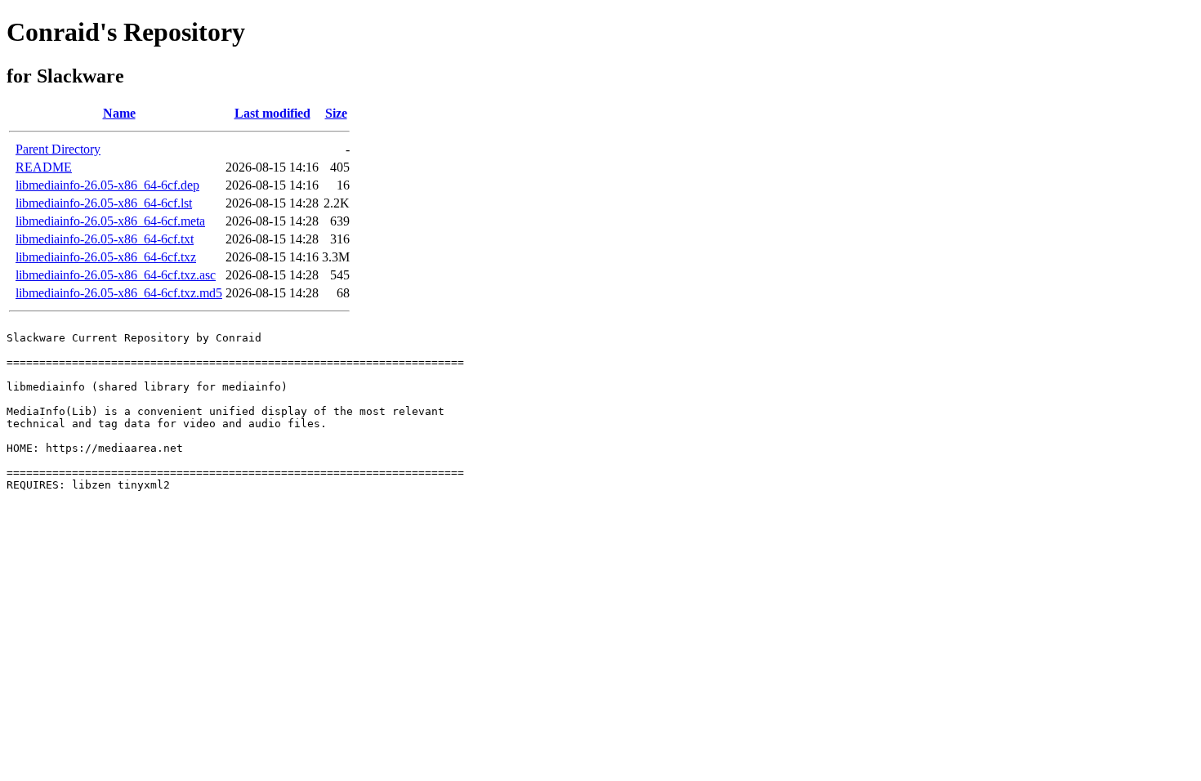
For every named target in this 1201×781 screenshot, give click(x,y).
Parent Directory (58, 149)
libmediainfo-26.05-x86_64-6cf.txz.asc (116, 275)
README (44, 167)
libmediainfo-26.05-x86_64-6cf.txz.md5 (119, 293)
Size (336, 113)
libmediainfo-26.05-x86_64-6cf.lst (104, 203)
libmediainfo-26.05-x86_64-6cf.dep (107, 185)
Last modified (272, 113)
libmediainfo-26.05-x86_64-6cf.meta (110, 221)
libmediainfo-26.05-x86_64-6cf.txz (106, 257)
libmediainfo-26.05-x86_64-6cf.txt (105, 239)
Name (119, 113)
